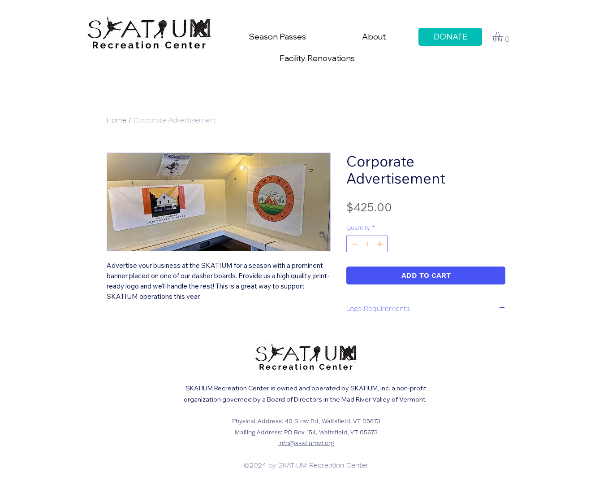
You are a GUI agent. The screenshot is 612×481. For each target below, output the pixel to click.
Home (116, 120)
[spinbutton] (367, 244)
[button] (503, 37)
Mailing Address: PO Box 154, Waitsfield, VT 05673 (306, 432)
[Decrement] (353, 244)
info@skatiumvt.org (306, 442)
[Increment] (380, 244)
